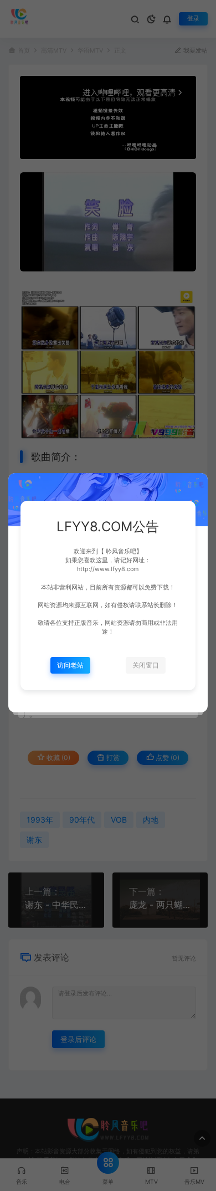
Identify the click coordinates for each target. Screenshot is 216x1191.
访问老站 (70, 665)
